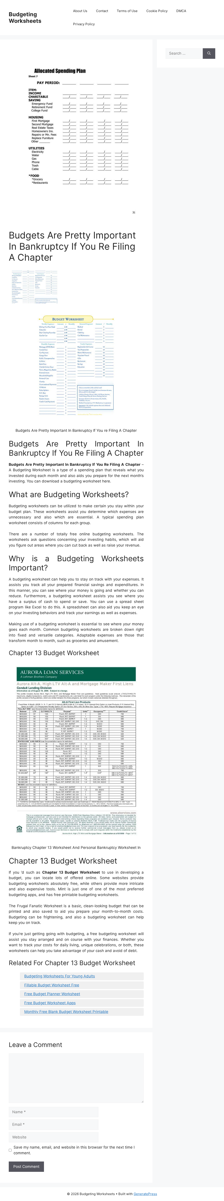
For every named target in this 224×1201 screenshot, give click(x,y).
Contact (102, 11)
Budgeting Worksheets (25, 17)
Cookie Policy (157, 11)
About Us (80, 11)
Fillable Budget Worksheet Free (51, 985)
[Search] (209, 53)
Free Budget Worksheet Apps (50, 1003)
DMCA (181, 11)
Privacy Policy (84, 24)
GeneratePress (145, 1194)
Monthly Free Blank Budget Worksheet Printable (66, 1011)
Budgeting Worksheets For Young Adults (59, 976)
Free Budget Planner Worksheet (52, 994)
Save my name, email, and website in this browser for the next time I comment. (74, 1150)
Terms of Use (127, 11)
